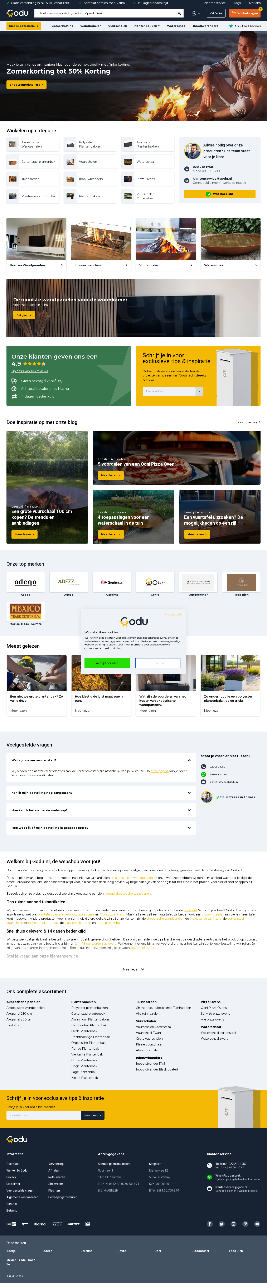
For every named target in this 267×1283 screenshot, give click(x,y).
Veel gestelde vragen (20, 1190)
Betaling (11, 1210)
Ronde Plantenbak (85, 1048)
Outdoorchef (200, 1251)
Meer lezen (23, 534)
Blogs (236, 3)
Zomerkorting (62, 26)
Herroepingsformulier (62, 1197)
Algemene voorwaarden (22, 1197)
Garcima (86, 1251)
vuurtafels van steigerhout (57, 914)
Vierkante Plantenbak (87, 1054)
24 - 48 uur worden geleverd (96, 943)
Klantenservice (215, 3)
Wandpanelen (90, 26)
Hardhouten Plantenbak (89, 1025)
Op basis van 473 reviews (29, 371)
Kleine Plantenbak (84, 1078)
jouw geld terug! (142, 948)
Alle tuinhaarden (148, 1013)
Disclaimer (13, 1183)
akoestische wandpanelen (134, 878)
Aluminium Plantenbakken (90, 1019)
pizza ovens (85, 914)
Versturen (91, 1115)
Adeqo (11, 1251)
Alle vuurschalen (148, 1050)
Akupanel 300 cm (19, 1019)
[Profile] (195, 13)
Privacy (11, 1177)
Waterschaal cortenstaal (218, 1033)
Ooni (158, 1251)
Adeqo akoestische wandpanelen (129, 893)
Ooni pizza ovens (112, 914)
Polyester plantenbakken (89, 1008)
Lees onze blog (247, 422)
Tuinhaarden (146, 1002)
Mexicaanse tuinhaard (206, 918)
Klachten (54, 1190)
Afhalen (53, 1170)
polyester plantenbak (43, 923)
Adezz (47, 1251)
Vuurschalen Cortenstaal (153, 1027)
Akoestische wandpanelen (25, 1008)
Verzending (56, 1163)
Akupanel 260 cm (19, 1013)
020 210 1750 (217, 766)
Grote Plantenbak (84, 1060)
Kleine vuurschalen (149, 1044)
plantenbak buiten (78, 923)
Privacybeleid (173, 614)
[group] (37, 685)
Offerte (216, 13)
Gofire (121, 1251)
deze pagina (160, 771)
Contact (11, 1203)
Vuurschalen (117, 26)
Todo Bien (236, 1251)
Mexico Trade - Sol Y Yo (20, 1262)
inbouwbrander (213, 914)
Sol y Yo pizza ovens (215, 1013)
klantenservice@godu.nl (223, 781)
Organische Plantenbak (88, 1043)
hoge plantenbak (109, 923)
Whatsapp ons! (223, 193)
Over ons (254, 3)
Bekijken (22, 315)
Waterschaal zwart (214, 1038)
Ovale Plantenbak (84, 1031)
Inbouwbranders (205, 26)
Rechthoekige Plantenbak (90, 1037)
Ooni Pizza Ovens (214, 1008)
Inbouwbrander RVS (150, 1063)
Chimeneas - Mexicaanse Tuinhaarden (163, 1008)
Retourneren (56, 1177)
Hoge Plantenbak (84, 1066)
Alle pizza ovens (212, 1019)
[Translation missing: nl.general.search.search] (180, 13)
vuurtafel (190, 910)
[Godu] (17, 13)
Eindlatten (13, 1025)
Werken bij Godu (17, 1170)
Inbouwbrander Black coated (157, 1069)
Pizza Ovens (210, 1002)
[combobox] (105, 13)
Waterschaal (176, 26)
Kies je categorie (22, 26)
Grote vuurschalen (149, 1038)
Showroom (55, 1183)
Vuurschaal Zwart (148, 1033)
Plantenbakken (145, 26)
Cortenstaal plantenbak (88, 1013)
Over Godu (13, 1163)
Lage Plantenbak (83, 1072)
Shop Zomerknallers (25, 84)
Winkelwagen (249, 12)
